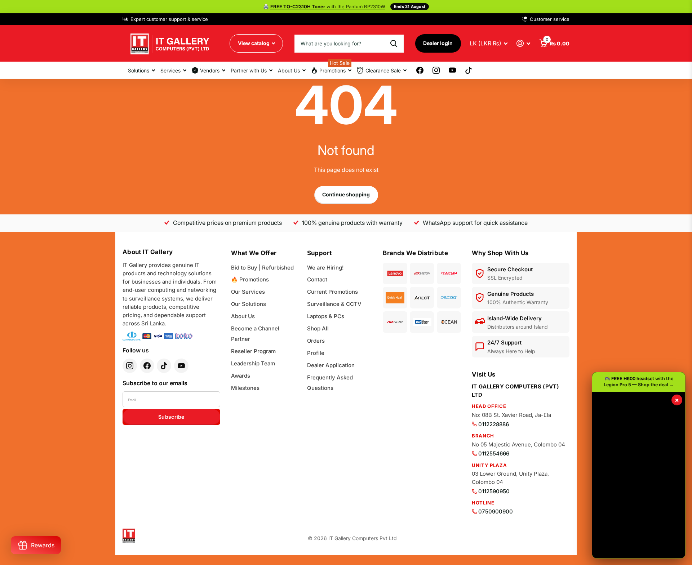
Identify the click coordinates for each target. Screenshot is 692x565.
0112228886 (493, 424)
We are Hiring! (325, 267)
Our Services (248, 291)
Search (394, 44)
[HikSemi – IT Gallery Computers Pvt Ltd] (395, 322)
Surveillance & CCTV (334, 304)
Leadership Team (253, 363)
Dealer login (438, 43)
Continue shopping (346, 194)
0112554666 (493, 453)
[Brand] (395, 273)
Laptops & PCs (325, 316)
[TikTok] (164, 366)
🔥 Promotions (250, 279)
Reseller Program (253, 351)
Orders (316, 340)
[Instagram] (130, 366)
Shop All (318, 328)
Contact (317, 279)
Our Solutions (248, 304)
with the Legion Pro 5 (328, 6)
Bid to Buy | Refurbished (262, 267)
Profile (315, 353)
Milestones (245, 387)
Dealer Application (331, 365)
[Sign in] (523, 43)
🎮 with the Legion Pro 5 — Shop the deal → (639, 381)
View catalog (254, 43)
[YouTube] (181, 366)
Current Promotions (332, 291)
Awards (240, 375)
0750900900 (495, 511)
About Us (243, 316)
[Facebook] (147, 366)
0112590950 (494, 491)
